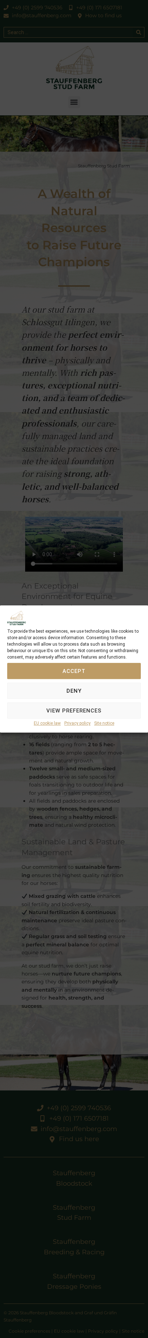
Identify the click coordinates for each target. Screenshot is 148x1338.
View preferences (74, 710)
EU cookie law (47, 723)
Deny (74, 691)
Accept (74, 671)
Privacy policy (77, 723)
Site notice (104, 723)
